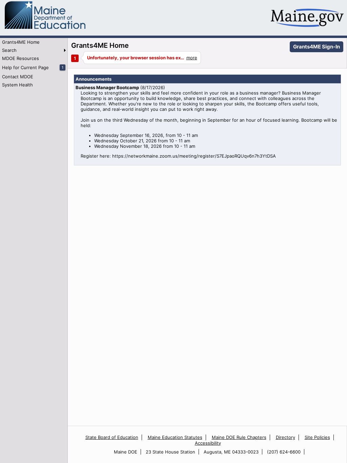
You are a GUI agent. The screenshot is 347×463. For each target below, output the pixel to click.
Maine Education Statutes (175, 437)
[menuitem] (33, 42)
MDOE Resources (20, 58)
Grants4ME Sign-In (316, 46)
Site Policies (317, 437)
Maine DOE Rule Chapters (239, 437)
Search (9, 50)
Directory (285, 437)
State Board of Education (111, 437)
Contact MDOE (17, 76)
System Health (17, 84)
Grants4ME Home (21, 42)
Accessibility (208, 443)
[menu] (33, 63)
